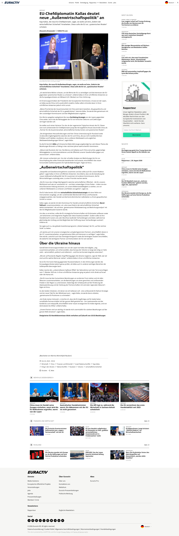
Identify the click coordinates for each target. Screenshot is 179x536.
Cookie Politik (49, 529)
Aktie (52, 370)
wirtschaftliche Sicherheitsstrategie (74, 192)
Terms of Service (78, 532)
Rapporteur (93, 3)
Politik (77, 3)
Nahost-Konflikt (62, 367)
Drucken (44, 370)
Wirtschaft (42, 10)
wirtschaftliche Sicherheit (94, 367)
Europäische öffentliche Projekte (39, 484)
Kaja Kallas (96, 364)
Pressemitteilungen (34, 497)
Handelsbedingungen (108, 529)
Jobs (114, 3)
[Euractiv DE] (12, 2)
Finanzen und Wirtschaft (65, 364)
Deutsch (171, 3)
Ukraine (71, 3)
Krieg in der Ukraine (48, 367)
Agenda (30, 494)
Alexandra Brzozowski (47, 31)
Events (110, 3)
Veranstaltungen (33, 487)
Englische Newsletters (66, 510)
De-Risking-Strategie (77, 117)
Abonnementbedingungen (90, 529)
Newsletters (103, 3)
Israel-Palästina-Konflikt (82, 364)
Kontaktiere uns (64, 484)
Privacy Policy (65, 532)
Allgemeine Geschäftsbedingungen (67, 529)
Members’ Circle (33, 500)
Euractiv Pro (94, 481)
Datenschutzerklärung (35, 529)
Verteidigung (84, 3)
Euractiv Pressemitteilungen (69, 490)
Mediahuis (62, 487)
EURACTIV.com (63, 31)
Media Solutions (33, 481)
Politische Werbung (66, 494)
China (52, 364)
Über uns (62, 481)
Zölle (54, 144)
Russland (72, 367)
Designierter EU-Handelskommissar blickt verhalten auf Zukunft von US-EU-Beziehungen (73, 315)
